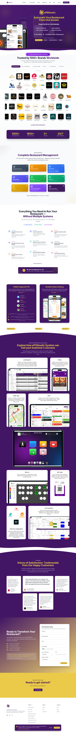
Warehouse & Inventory (32, 720)
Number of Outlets (45, 657)
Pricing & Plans (32, 2)
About (39, 2)
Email (43, 641)
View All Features (37, 263)
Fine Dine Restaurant (30, 590)
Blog (50, 2)
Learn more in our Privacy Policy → (24, 728)
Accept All (57, 727)
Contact (59, 2)
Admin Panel (30, 709)
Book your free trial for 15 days (39, 54)
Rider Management (31, 715)
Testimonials (44, 2)
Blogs (58, 709)
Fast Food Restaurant (62, 590)
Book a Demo (66, 2)
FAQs (54, 2)
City (56, 652)
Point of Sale (30, 711)
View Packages (38, 689)
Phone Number (44, 646)
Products (24, 2)
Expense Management (32, 722)
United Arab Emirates (53, 40)
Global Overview (39, 40)
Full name (43, 631)
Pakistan (60, 40)
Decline (50, 727)
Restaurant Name (45, 636)
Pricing (43, 707)
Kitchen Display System (32, 713)
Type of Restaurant (45, 652)
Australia (45, 40)
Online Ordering (31, 707)
